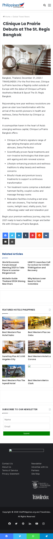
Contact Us (7, 463)
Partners (35, 470)
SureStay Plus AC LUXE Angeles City (13, 358)
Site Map (35, 474)
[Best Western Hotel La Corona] (39, 347)
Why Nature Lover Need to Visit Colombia (37, 281)
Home (7, 16)
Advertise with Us (39, 467)
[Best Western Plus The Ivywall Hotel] (13, 371)
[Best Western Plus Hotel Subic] (13, 322)
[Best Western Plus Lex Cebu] (39, 322)
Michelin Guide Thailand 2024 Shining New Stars (13, 281)
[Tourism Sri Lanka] (13, 5)
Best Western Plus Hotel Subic (11, 334)
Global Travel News (21, 16)
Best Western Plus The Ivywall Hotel (13, 382)
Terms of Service (10, 470)
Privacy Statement (10, 474)
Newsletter (36, 463)
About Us (6, 467)
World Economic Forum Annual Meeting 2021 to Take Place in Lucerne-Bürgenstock (13, 267)
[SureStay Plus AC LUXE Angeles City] (13, 347)
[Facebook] (5, 235)
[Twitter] (12, 235)
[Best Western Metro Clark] (39, 371)
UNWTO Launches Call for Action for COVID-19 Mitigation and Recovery (39, 266)
